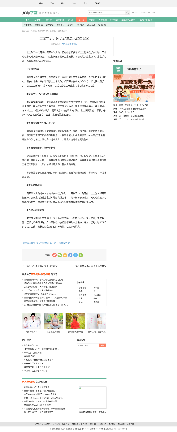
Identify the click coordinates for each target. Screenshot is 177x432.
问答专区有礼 (31, 331)
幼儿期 (81, 19)
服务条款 (84, 424)
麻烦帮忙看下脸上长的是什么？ (37, 367)
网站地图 (121, 424)
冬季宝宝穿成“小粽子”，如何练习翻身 (40, 394)
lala (54, 255)
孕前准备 (97, 294)
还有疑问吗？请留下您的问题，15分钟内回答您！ (47, 243)
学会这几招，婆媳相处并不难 (131, 119)
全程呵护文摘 (146, 19)
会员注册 (102, 424)
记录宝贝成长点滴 (75, 331)
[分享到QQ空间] (65, 255)
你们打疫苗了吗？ (32, 345)
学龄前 (92, 19)
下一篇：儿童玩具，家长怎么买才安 (88, 265)
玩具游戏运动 (62, 31)
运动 (67, 44)
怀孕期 (49, 19)
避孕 (81, 291)
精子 (95, 298)
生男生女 (82, 294)
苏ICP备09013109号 (97, 429)
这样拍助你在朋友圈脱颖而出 (131, 115)
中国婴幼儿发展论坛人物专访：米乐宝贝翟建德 (44, 408)
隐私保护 (93, 424)
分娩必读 (60, 19)
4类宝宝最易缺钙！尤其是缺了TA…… (40, 294)
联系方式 (65, 424)
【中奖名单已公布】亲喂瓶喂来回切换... (41, 349)
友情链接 (130, 424)
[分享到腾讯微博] (75, 255)
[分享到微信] (60, 255)
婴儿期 (71, 19)
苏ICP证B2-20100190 (81, 429)
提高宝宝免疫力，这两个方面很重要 (39, 301)
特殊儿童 (39, 24)
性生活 (81, 298)
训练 (75, 44)
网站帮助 (112, 424)
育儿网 (33, 31)
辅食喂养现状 (134, 69)
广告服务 (56, 424)
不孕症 (96, 287)
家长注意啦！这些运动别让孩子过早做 (40, 401)
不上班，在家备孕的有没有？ (36, 370)
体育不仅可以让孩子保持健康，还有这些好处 (43, 397)
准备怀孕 (38, 19)
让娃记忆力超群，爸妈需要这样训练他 (40, 286)
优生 (95, 291)
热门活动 (135, 12)
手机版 (97, 3)
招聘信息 (75, 424)
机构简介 (47, 424)
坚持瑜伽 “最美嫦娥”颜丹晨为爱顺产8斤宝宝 (43, 283)
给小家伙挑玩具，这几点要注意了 (38, 412)
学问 (52, 3)
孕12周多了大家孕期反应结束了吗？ (39, 359)
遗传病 (96, 302)
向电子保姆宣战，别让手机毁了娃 (133, 105)
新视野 (70, 24)
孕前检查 (82, 287)
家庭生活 (60, 24)
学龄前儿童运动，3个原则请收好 (38, 405)
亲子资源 (151, 12)
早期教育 (103, 19)
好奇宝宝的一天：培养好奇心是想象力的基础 (43, 279)
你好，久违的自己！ (127, 112)
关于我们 (38, 424)
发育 (71, 44)
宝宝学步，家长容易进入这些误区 (38, 290)
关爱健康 (50, 24)
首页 (41, 3)
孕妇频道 (80, 24)
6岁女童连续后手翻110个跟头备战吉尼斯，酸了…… (46, 304)
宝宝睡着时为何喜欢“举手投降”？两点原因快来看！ (46, 297)
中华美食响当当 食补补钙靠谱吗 (133, 108)
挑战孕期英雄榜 (53, 331)
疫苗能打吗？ (30, 356)
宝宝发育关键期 (128, 19)
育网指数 (118, 69)
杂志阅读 (91, 24)
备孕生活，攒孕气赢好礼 (97, 332)
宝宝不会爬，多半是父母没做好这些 (39, 390)
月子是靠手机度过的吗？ (34, 363)
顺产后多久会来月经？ (33, 352)
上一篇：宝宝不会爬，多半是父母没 (40, 265)
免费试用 (143, 12)
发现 (85, 3)
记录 (74, 3)
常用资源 (102, 24)
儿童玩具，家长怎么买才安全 (36, 387)
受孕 (81, 302)
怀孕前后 (114, 19)
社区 (63, 3)
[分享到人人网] (70, 255)
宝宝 (64, 44)
